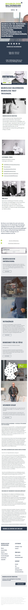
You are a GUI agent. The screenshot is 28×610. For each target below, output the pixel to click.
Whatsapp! (15, 61)
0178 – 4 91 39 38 (15, 53)
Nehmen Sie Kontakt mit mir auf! (12, 528)
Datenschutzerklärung (19, 571)
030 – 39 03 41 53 (15, 52)
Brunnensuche (3, 557)
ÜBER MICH (17, 552)
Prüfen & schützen (4, 554)
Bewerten (3, 552)
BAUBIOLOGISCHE (5, 543)
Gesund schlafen (4, 550)
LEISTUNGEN (18, 543)
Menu (13, 10)
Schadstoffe (3, 559)
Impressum (17, 568)
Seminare (16, 548)
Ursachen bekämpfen (5, 555)
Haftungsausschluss (18, 570)
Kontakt (17, 561)
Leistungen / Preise (18, 546)
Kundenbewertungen (19, 557)
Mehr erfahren (20, 583)
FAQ (15, 566)
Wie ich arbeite (17, 555)
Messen (2, 548)
